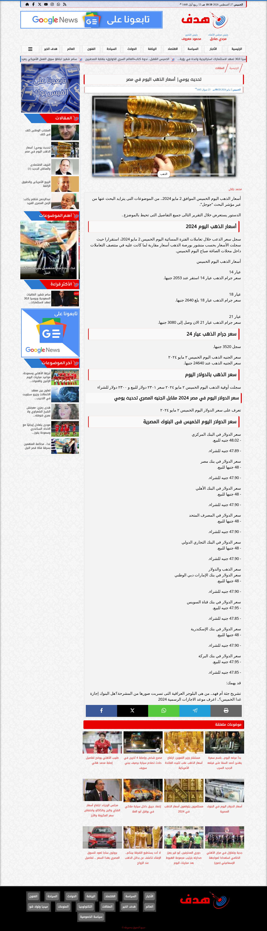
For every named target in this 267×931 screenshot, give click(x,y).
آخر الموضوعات (57, 363)
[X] (132, 711)
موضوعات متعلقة (228, 724)
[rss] (65, 4)
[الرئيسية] (27, 4)
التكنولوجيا (85, 906)
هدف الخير (50, 49)
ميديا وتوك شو (38, 906)
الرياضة (152, 49)
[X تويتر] (40, 4)
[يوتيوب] (46, 4)
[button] (28, 252)
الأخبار (213, 49)
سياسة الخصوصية (91, 916)
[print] (226, 711)
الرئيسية (237, 49)
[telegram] (195, 711)
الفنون (91, 49)
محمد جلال (235, 189)
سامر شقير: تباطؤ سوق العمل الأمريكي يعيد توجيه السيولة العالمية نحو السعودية (70, 59)
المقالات (219, 68)
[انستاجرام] (52, 4)
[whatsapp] (163, 711)
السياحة (111, 49)
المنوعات (63, 906)
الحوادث (132, 49)
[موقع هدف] (204, 20)
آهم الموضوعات (55, 215)
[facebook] (101, 711)
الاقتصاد (173, 49)
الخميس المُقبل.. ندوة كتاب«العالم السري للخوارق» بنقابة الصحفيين (172, 59)
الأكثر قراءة (61, 284)
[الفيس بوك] (33, 4)
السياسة (193, 49)
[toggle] (30, 48)
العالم (71, 49)
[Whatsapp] (58, 4)
